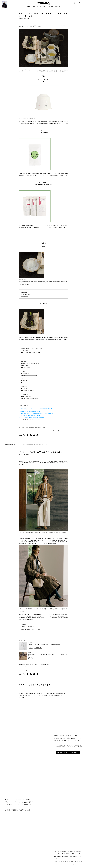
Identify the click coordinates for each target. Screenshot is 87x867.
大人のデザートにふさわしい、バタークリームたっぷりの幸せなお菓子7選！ (36, 413)
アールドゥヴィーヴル (29, 431)
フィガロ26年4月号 (38, 647)
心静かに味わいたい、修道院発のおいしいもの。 (30, 411)
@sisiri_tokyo (24, 296)
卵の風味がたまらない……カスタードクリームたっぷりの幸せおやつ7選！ (36, 408)
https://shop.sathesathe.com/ (29, 375)
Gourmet (21, 431)
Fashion (29, 6)
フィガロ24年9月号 (48, 431)
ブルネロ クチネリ (36, 659)
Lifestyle (51, 6)
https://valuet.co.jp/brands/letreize (30, 352)
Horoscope (57, 6)
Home (6, 444)
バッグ (29, 669)
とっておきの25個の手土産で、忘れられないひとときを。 (32, 417)
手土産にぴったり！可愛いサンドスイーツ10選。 (30, 415)
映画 (30, 659)
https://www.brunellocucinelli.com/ (30, 629)
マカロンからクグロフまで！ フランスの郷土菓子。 (30, 410)
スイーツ (41, 431)
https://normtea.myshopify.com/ (30, 398)
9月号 (34, 419)
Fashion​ (30, 647)
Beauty (39, 6)
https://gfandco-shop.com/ (28, 367)
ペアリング (56, 431)
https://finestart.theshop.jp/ (28, 390)
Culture (44, 6)
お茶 (36, 431)
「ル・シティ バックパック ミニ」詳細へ (67, 752)
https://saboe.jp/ (25, 382)
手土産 (61, 431)
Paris (34, 6)
